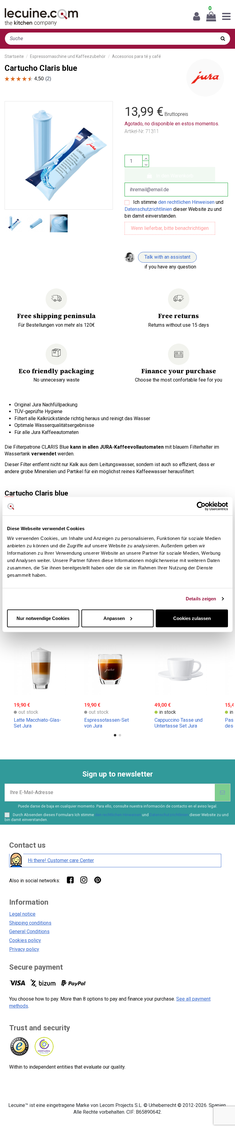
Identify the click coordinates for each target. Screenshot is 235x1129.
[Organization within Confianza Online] (44, 1046)
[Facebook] (70, 880)
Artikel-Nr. (134, 131)
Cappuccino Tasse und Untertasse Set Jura (179, 723)
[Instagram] (84, 880)
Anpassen (114, 618)
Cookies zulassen (192, 618)
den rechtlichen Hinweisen (186, 202)
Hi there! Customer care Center (61, 860)
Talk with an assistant (167, 257)
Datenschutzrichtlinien (148, 209)
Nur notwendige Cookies (43, 618)
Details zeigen (201, 598)
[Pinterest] (97, 880)
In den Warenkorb (174, 176)
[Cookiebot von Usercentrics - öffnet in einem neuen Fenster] (201, 506)
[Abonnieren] (222, 792)
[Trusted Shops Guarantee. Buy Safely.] (19, 1046)
